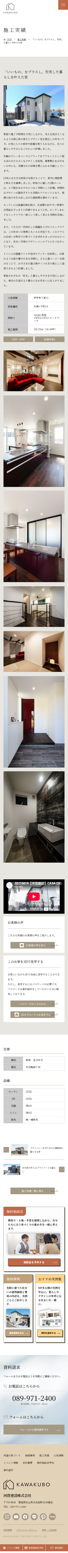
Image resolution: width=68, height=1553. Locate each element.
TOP (9, 39)
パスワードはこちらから (32, 1004)
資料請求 (8, 1470)
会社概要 (27, 1462)
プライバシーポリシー (26, 1530)
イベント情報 (10, 1462)
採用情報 (7, 1530)
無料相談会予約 (45, 1462)
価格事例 (30, 1455)
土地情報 (58, 1455)
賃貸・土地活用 (49, 1530)
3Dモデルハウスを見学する (36, 1014)
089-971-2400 (34, 1398)
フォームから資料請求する (34, 1429)
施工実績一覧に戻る (33, 1191)
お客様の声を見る (36, 945)
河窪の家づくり (12, 1455)
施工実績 (21, 39)
